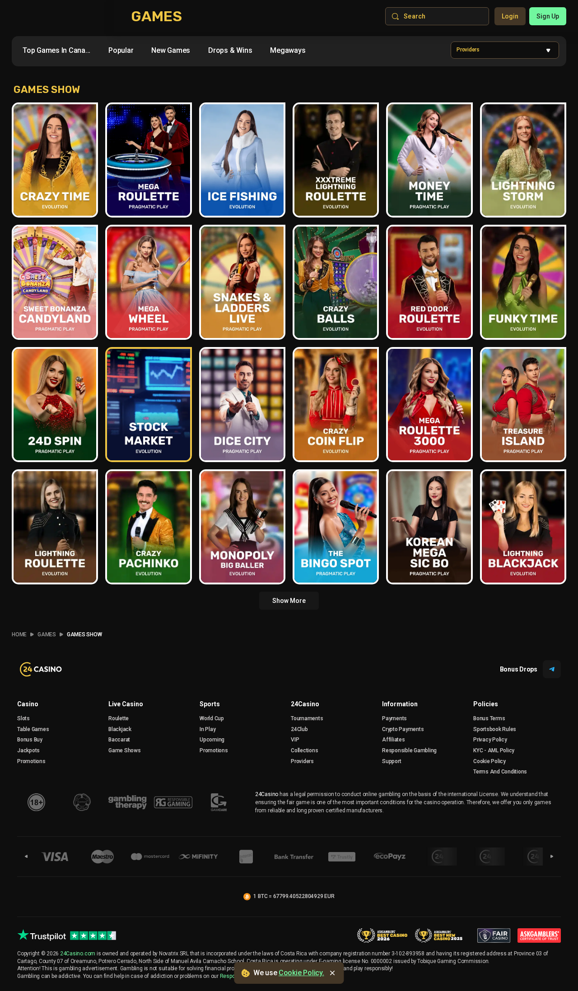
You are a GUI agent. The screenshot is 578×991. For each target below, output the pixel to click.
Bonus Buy (29, 739)
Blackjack (119, 729)
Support (391, 761)
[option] (56, 51)
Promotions (31, 761)
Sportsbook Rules (494, 729)
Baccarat (119, 739)
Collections (304, 750)
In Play (207, 729)
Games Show (84, 634)
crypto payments (403, 729)
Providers (302, 761)
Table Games (33, 729)
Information (400, 704)
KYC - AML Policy (493, 750)
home (19, 634)
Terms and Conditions (500, 772)
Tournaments (307, 718)
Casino (27, 704)
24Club (299, 729)
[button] (505, 50)
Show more (289, 600)
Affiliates (393, 739)
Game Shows (124, 750)
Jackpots (28, 750)
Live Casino (125, 704)
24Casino (305, 704)
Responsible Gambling (409, 750)
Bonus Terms (489, 718)
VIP (295, 739)
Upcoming (212, 739)
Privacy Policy (490, 739)
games (46, 634)
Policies (485, 704)
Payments (394, 718)
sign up (547, 16)
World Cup (212, 718)
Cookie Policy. (301, 972)
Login (510, 16)
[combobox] (173, 52)
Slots (23, 718)
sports (210, 704)
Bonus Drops (518, 669)
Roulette (118, 718)
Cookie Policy (489, 761)
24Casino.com (77, 953)
